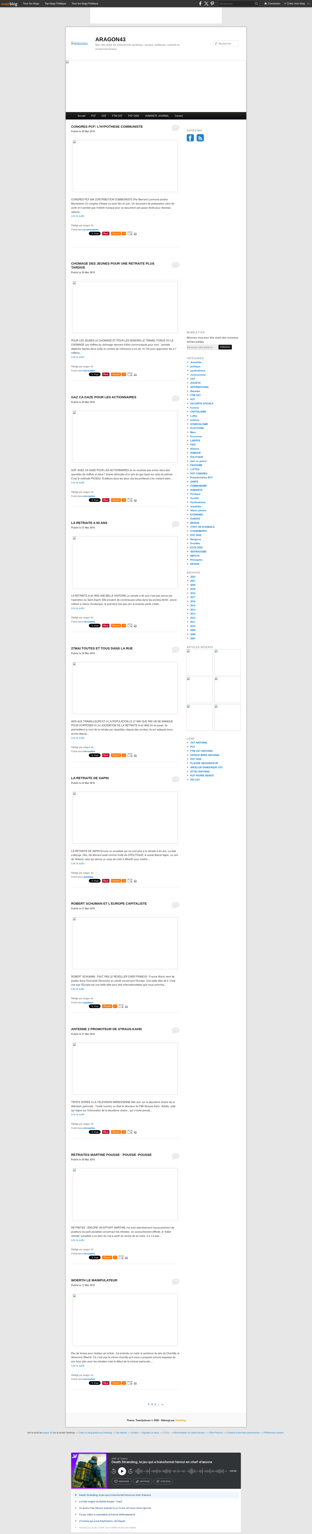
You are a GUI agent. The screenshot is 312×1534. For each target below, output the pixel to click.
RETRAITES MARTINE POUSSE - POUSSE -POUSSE (111, 1155)
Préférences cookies (274, 1432)
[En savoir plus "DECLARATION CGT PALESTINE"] (227, 730)
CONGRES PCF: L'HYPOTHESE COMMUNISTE (107, 126)
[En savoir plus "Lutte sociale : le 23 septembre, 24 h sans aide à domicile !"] (200, 730)
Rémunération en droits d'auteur (189, 1432)
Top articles (121, 1432)
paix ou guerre (198, 461)
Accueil (81, 115)
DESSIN (194, 564)
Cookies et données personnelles (243, 1432)
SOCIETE (195, 382)
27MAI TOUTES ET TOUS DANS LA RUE (102, 648)
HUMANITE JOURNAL (157, 115)
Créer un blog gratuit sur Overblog (95, 1432)
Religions (195, 539)
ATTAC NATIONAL (200, 771)
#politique (88, 876)
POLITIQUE (196, 457)
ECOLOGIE (196, 547)
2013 (192, 613)
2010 (192, 626)
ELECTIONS (197, 428)
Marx (193, 432)
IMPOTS (195, 555)
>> (162, 1404)
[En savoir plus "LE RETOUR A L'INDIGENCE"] (200, 674)
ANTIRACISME (198, 551)
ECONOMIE (196, 514)
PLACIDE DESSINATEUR (204, 763)
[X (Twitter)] (206, 3)
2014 (192, 609)
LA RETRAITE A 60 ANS (89, 523)
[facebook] (200, 3)
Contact (179, 115)
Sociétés (195, 543)
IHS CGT (195, 779)
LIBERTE (195, 440)
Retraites (195, 391)
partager (145, 1481)
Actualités (195, 362)
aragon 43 (47, 1432)
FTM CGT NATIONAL (201, 751)
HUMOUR (195, 452)
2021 (192, 580)
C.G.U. (166, 1432)
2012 (192, 617)
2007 (192, 638)
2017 (192, 597)
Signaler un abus (150, 1432)
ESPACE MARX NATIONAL (205, 755)
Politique (195, 494)
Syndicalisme (197, 502)
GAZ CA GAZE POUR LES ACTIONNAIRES (103, 397)
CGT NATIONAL (199, 742)
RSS (200, 137)
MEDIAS (195, 522)
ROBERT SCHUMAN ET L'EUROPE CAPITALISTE (109, 903)
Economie (196, 436)
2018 (192, 593)
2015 (192, 605)
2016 (192, 601)
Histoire (194, 448)
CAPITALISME (198, 411)
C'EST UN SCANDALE (202, 526)
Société (194, 498)
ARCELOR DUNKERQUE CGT (206, 767)
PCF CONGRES (198, 473)
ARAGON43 (110, 39)
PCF (93, 115)
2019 (192, 589)
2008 (192, 634)
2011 (192, 622)
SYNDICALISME (199, 424)
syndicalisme (197, 370)
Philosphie (196, 559)
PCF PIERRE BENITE (202, 775)
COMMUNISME (198, 485)
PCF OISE (133, 115)
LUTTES (195, 469)
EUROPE (195, 518)
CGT (104, 115)
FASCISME (196, 465)
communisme (198, 374)
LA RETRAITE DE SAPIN (90, 778)
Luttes (193, 415)
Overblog (180, 1420)
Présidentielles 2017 (201, 477)
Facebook (190, 137)
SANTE (194, 481)
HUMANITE (196, 490)
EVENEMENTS (198, 531)
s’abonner (124, 1481)
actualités (195, 506)
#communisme (91, 229)
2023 (192, 576)
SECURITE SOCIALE (201, 403)
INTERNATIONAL (199, 387)
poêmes (194, 420)
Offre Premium (216, 1432)
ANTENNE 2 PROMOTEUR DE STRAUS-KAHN (106, 1029)
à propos (165, 1481)
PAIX (193, 444)
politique (195, 366)
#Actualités (89, 370)
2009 (192, 630)
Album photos (198, 510)
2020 (192, 585)
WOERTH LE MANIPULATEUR (94, 1280)
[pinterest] (212, 3)
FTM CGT (117, 115)
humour (194, 407)
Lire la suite (77, 216)
